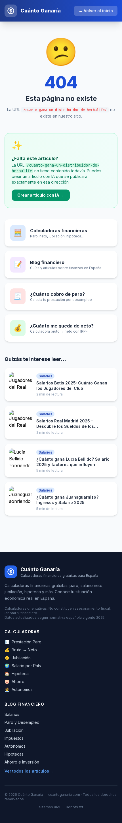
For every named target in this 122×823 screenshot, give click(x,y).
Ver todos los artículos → (29, 771)
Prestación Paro (23, 641)
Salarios (12, 714)
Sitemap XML (50, 807)
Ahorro (14, 681)
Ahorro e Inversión (22, 762)
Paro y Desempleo (22, 722)
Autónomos (19, 689)
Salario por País (23, 665)
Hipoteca (17, 673)
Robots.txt (74, 807)
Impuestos (14, 738)
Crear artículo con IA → (40, 195)
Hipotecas (14, 754)
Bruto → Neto (21, 649)
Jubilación (18, 657)
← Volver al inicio (96, 10)
